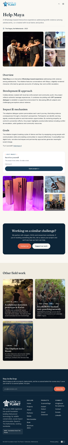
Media (29, 416)
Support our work (41, 246)
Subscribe (59, 389)
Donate (57, 412)
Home (29, 403)
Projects (30, 406)
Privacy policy (54, 441)
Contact (58, 409)
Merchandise (31, 419)
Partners (30, 413)
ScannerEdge (46, 403)
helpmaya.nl (17, 146)
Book (28, 422)
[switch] (63, 442)
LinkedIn (58, 415)
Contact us (24, 246)
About (29, 410)
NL (59, 3)
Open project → (34, 168)
